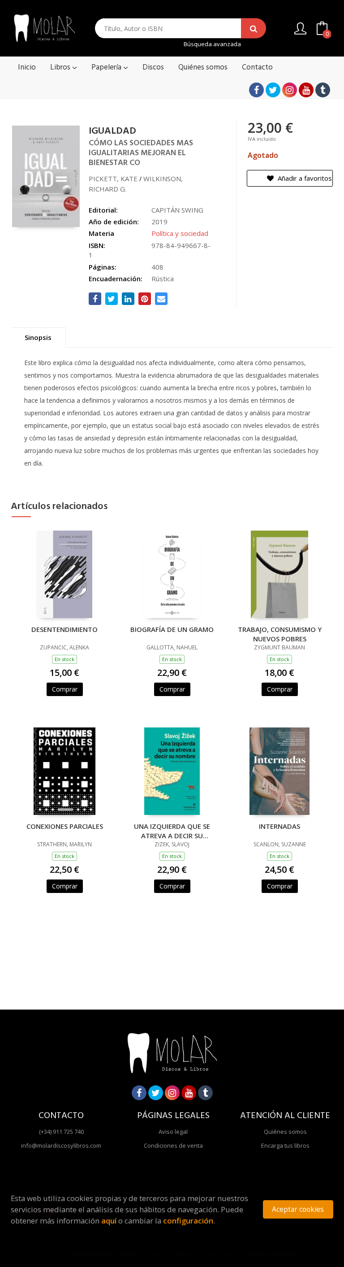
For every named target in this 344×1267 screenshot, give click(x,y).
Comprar (64, 689)
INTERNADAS (279, 826)
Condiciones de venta (173, 1145)
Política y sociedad (179, 233)
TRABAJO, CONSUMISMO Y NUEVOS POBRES (280, 634)
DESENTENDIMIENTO (64, 629)
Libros (61, 67)
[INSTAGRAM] (289, 90)
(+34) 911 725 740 (61, 1132)
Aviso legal (173, 1132)
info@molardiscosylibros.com (61, 1145)
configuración (188, 1220)
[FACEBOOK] (256, 90)
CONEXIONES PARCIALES (64, 826)
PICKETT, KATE (113, 178)
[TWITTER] (273, 90)
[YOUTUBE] (306, 90)
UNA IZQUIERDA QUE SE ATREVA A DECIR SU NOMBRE (172, 831)
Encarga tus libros (285, 1145)
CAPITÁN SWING (177, 209)
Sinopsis (38, 337)
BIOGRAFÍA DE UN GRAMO (172, 629)
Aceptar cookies (298, 1209)
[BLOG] (322, 90)
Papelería (107, 67)
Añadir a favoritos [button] (304, 178)
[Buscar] (253, 28)
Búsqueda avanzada (212, 44)
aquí (108, 1220)
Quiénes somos (285, 1132)
